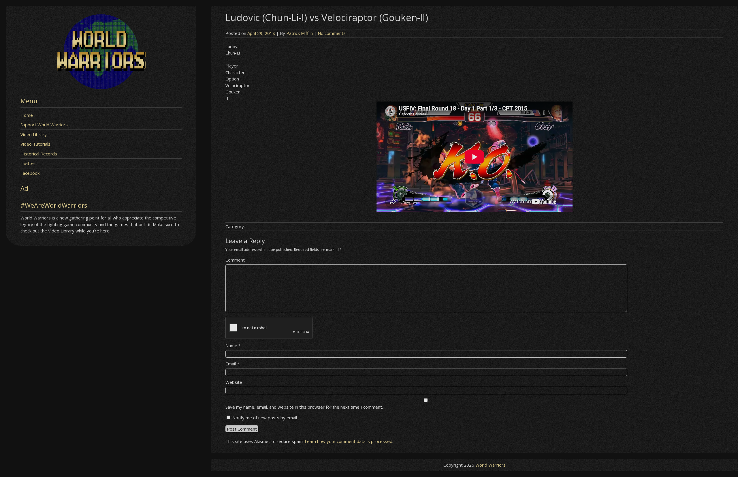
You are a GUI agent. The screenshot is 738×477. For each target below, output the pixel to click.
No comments (332, 33)
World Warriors (490, 465)
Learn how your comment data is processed (348, 441)
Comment (235, 260)
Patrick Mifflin (299, 33)
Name (233, 345)
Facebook (29, 173)
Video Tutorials (35, 144)
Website (233, 382)
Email (232, 364)
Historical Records (38, 154)
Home (26, 115)
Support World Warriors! (44, 124)
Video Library (33, 134)
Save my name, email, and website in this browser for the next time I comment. (304, 407)
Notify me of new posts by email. (265, 417)
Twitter (27, 163)
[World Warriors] (101, 87)
